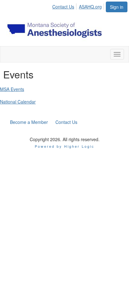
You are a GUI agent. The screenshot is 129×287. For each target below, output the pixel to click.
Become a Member (29, 122)
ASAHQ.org (90, 6)
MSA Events (12, 89)
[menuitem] (65, 6)
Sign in (116, 7)
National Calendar (18, 101)
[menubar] (79, 6)
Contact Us (63, 6)
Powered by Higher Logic (65, 146)
